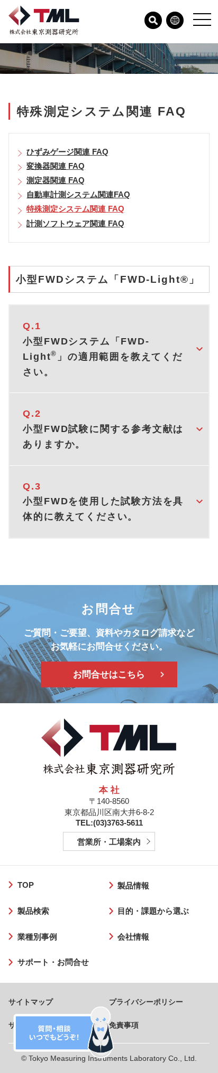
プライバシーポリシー (146, 1002)
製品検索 (33, 910)
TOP (25, 884)
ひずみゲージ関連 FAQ (67, 151)
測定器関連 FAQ (55, 180)
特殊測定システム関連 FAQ (75, 208)
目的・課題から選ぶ (153, 910)
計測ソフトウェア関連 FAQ (75, 223)
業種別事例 (37, 936)
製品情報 (133, 885)
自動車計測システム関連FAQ (78, 194)
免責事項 (124, 1025)
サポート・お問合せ (52, 961)
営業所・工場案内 (109, 841)
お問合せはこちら (109, 674)
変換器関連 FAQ (55, 165)
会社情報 (133, 936)
